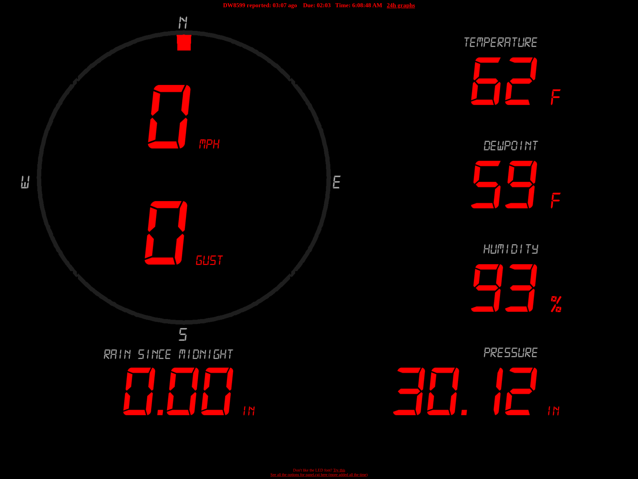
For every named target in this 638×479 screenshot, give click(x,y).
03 (276, 5)
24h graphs (401, 5)
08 (284, 5)
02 (320, 5)
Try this (339, 470)
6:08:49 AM (367, 5)
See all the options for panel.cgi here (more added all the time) (319, 475)
